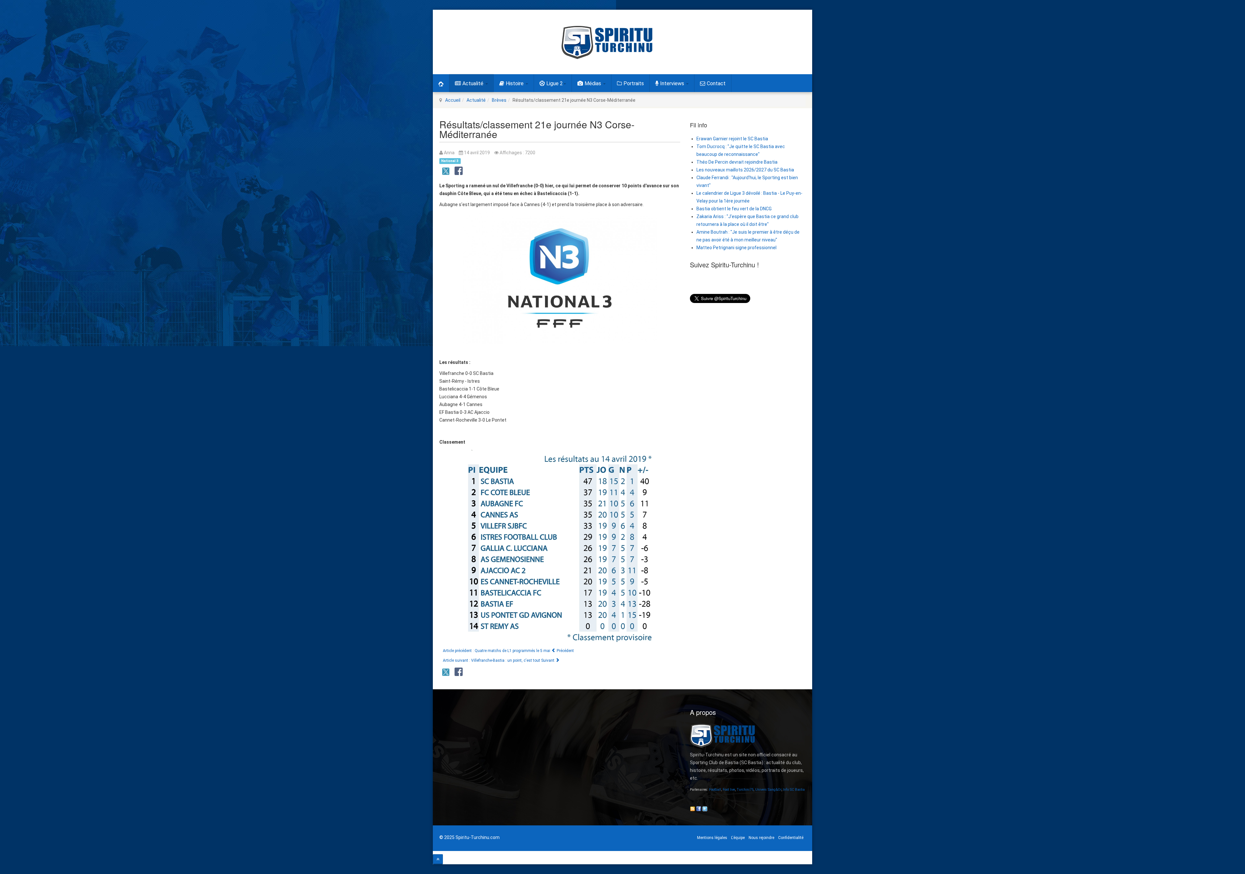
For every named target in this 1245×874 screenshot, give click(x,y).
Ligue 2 (554, 83)
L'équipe (738, 837)
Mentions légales (712, 837)
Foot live (729, 789)
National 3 (449, 161)
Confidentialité (790, 837)
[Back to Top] (438, 859)
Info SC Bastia (794, 789)
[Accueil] (441, 83)
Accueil (452, 100)
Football (715, 789)
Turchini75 (745, 789)
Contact (716, 83)
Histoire (515, 83)
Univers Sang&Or (768, 789)
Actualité (473, 83)
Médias (593, 83)
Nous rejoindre (761, 837)
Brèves (499, 100)
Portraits (633, 83)
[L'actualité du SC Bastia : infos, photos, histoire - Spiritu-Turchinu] (607, 42)
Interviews (672, 83)
